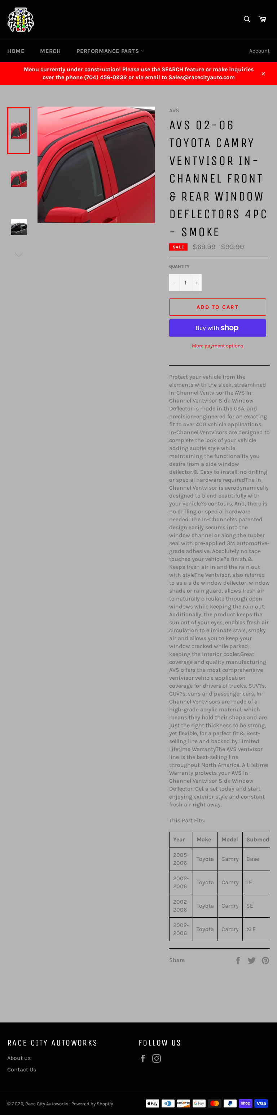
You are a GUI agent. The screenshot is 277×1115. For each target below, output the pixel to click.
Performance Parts (108, 51)
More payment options (217, 346)
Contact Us (21, 1069)
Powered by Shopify (92, 1103)
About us (19, 1058)
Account (259, 51)
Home (15, 51)
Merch (50, 51)
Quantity (179, 266)
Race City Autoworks (47, 1103)
